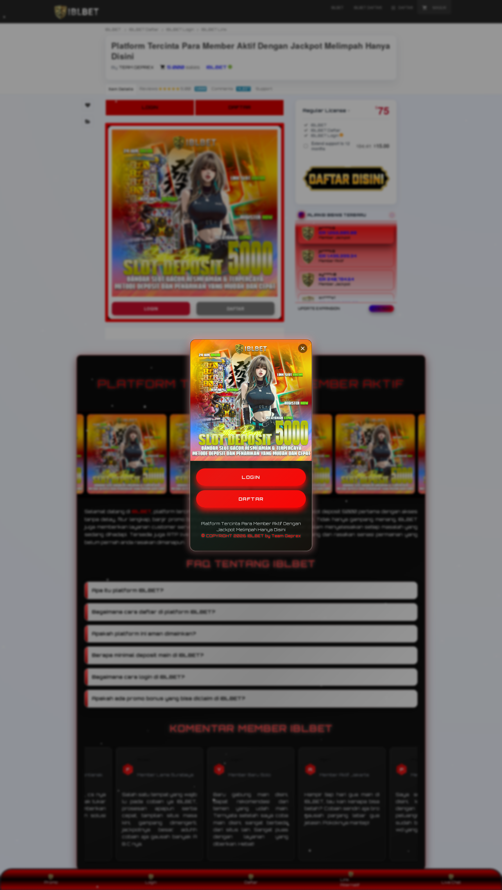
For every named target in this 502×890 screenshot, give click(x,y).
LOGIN (251, 477)
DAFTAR (251, 499)
